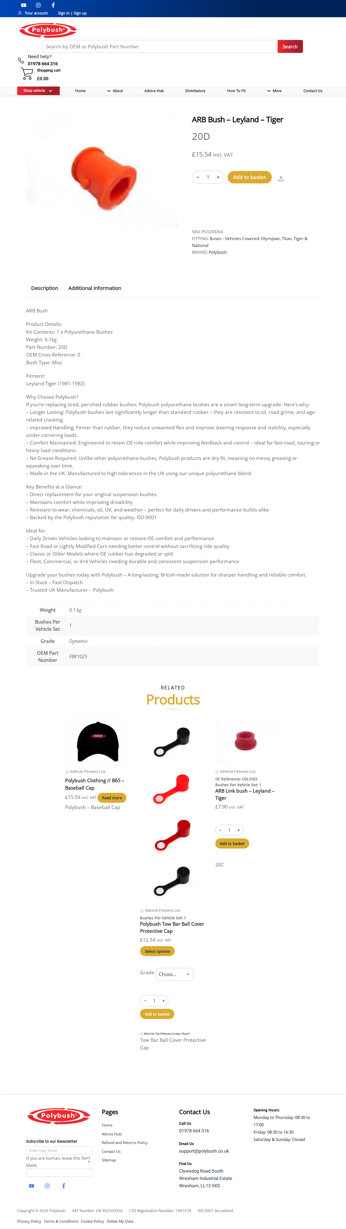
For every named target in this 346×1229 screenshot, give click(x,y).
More (277, 91)
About (117, 91)
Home (80, 91)
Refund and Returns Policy (125, 1142)
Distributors (195, 91)
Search (290, 47)
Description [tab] (44, 288)
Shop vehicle (34, 90)
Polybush (218, 252)
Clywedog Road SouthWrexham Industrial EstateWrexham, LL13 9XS (205, 1178)
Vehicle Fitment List (87, 771)
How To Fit (236, 91)
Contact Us (312, 91)
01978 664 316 (194, 1131)
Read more (112, 797)
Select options (157, 951)
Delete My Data (120, 1221)
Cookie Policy (92, 1221)
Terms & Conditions (61, 1221)
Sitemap (109, 1159)
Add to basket (249, 177)
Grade (147, 972)
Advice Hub (154, 91)
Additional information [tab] (94, 288)
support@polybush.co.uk (204, 1151)
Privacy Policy (29, 1221)
